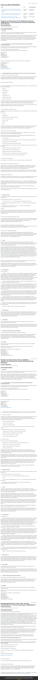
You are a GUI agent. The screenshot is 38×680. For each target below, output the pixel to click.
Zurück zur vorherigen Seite (32, 3)
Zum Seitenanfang (33, 358)
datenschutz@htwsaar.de (8, 655)
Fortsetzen (19, 679)
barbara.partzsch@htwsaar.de (6, 68)
